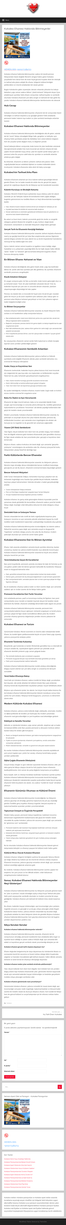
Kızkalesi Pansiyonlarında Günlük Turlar (17, 1187)
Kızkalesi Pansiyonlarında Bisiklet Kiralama (18, 1181)
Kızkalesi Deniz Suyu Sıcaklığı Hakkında (17, 1159)
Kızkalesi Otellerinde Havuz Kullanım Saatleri (19, 1168)
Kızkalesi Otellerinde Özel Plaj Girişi (16, 1184)
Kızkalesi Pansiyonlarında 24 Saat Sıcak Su (18, 1178)
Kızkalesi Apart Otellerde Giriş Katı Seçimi (18, 1165)
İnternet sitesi (9, 1071)
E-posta (7, 1066)
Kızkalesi (9, 1003)
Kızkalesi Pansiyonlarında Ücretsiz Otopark (18, 1171)
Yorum (7, 1032)
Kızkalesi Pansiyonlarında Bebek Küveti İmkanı (19, 1162)
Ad (5, 1060)
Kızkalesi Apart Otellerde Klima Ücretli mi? (18, 1174)
